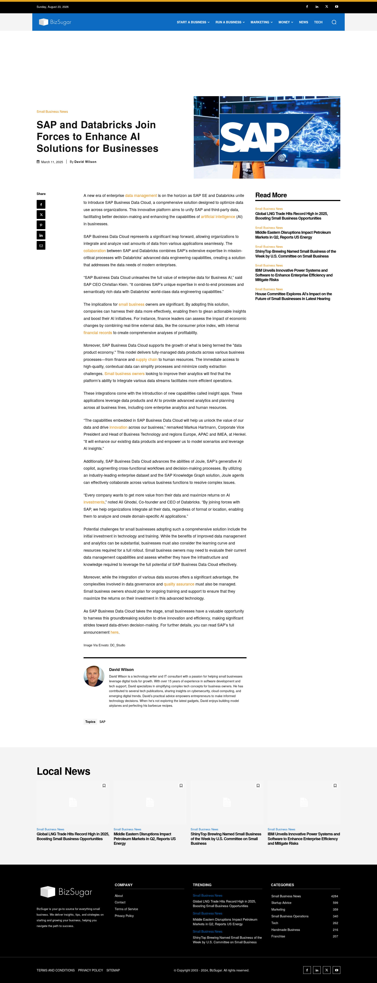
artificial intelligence (218, 216)
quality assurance (179, 584)
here (114, 632)
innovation (118, 427)
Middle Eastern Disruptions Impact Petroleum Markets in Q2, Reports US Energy (293, 234)
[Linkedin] (317, 6)
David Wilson (85, 162)
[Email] (41, 245)
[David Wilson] (94, 687)
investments (94, 502)
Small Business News (52, 111)
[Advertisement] (188, 63)
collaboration (95, 250)
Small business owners (125, 373)
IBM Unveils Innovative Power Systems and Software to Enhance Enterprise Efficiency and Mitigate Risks (293, 274)
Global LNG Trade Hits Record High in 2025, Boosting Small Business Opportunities (291, 216)
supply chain (147, 359)
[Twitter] (327, 6)
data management (141, 195)
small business (131, 304)
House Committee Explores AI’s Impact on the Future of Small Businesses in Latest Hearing (293, 296)
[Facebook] (307, 6)
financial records (98, 332)
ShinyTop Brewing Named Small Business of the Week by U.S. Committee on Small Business (295, 253)
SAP (102, 721)
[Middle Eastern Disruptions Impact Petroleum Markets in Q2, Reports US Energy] (150, 802)
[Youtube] (336, 6)
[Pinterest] (41, 224)
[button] (334, 22)
